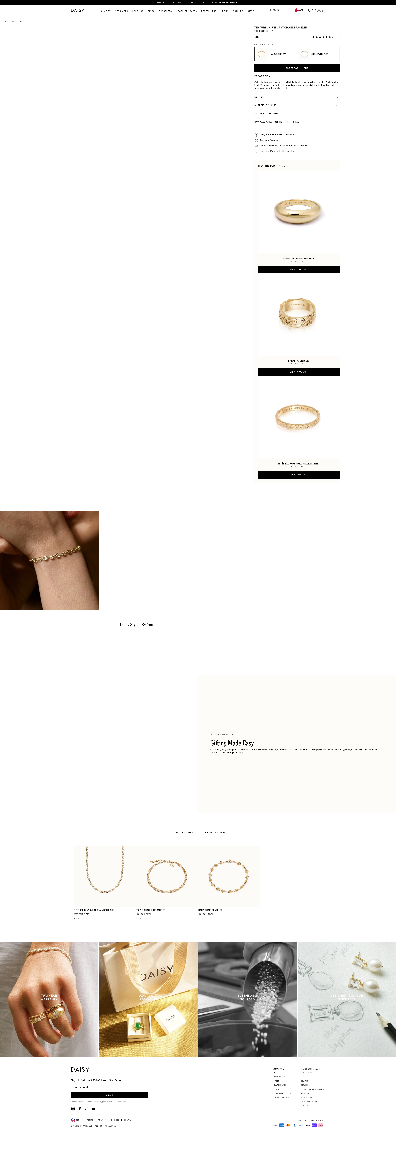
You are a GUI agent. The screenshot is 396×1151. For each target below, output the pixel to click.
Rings (151, 11)
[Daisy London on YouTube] (93, 1109)
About (275, 1073)
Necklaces (121, 11)
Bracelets (165, 11)
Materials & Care (309, 1102)
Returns (305, 1085)
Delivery (305, 1081)
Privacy (102, 1120)
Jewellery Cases (186, 11)
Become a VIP (307, 1098)
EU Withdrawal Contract (313, 1089)
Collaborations (280, 1085)
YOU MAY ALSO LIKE (181, 832)
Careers (276, 1081)
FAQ (302, 1077)
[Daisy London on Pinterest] (80, 1109)
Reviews (276, 1089)
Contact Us (306, 1073)
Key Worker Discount (283, 1093)
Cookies (115, 1120)
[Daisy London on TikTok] (86, 1109)
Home (7, 21)
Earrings (138, 11)
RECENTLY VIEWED (215, 832)
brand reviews (334, 37)
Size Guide (305, 1106)
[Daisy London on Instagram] (73, 1109)
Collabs (238, 11)
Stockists (305, 1093)
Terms (90, 1120)
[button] (323, 10)
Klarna (128, 1120)
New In (225, 11)
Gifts (251, 11)
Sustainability (279, 1077)
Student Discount (281, 1098)
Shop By (106, 11)
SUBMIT (109, 1095)
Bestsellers (208, 11)
